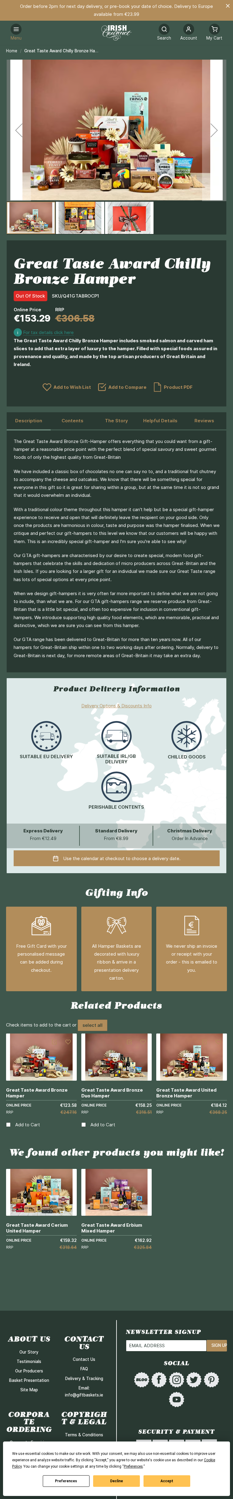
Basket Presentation (29, 1380)
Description (28, 421)
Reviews (204, 421)
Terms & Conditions (84, 1434)
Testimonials (29, 1361)
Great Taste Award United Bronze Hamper (186, 1093)
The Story (116, 421)
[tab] (29, 421)
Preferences (66, 1481)
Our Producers (29, 1370)
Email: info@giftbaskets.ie (84, 1392)
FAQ (84, 1368)
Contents (72, 421)
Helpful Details (160, 421)
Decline (116, 1481)
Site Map (29, 1389)
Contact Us (84, 1359)
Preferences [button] (133, 1466)
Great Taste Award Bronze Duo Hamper (112, 1093)
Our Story (29, 1352)
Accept (166, 1481)
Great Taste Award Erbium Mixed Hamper (111, 1228)
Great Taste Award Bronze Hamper (37, 1093)
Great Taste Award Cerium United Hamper (37, 1228)
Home (11, 50)
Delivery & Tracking (84, 1378)
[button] (189, 32)
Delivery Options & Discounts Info (116, 706)
